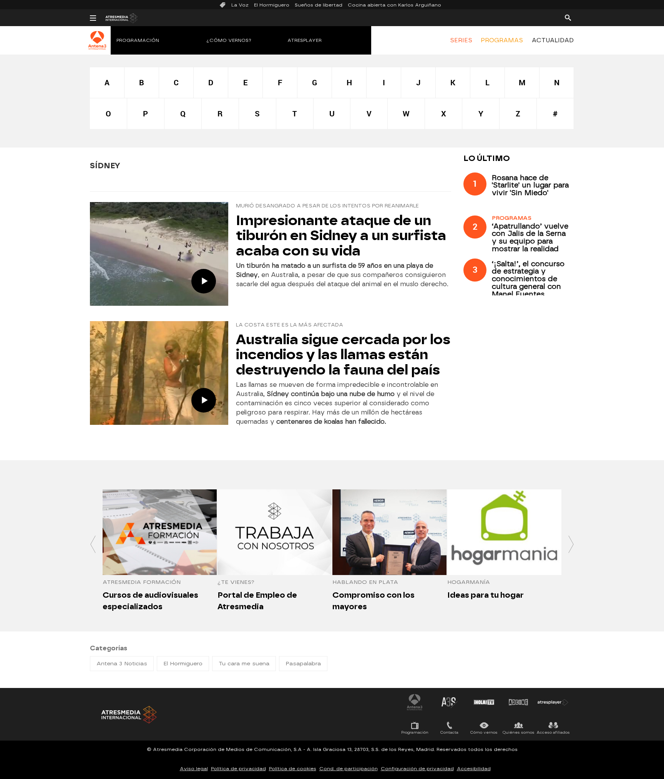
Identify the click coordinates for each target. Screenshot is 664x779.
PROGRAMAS (502, 40)
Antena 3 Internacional (414, 702)
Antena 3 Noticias (121, 663)
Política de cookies (292, 768)
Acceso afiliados (553, 732)
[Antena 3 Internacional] (97, 45)
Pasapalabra (303, 663)
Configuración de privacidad (417, 768)
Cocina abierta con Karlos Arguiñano (394, 5)
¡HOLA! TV (483, 702)
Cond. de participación (348, 768)
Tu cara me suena (244, 663)
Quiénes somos (519, 732)
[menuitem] (461, 40)
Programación (137, 40)
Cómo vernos (484, 732)
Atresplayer (304, 40)
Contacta (449, 732)
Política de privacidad (238, 768)
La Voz (240, 5)
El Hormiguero (271, 5)
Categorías (108, 648)
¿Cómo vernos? (229, 40)
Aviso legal (194, 768)
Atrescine (518, 702)
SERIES (461, 40)
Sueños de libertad (318, 5)
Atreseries (449, 702)
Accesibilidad (474, 768)
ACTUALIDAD (553, 40)
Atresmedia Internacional (128, 714)
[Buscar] (568, 17)
